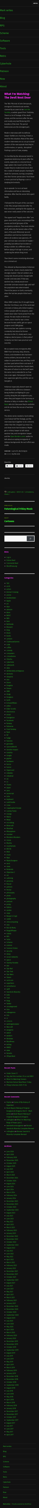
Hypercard (10, 770)
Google (9, 756)
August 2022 (10, 1248)
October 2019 (11, 1347)
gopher (9, 758)
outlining (9, 878)
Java (8, 791)
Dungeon (9, 697)
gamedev (9, 744)
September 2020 (12, 1315)
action (8, 589)
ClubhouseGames (12, 642)
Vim (7, 1015)
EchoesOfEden (11, 703)
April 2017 (10, 1435)
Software (5, 40)
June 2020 (10, 1324)
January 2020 (11, 1338)
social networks (12, 957)
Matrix (8, 817)
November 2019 (12, 1344)
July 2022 (9, 1251)
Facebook (10, 720)
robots (8, 934)
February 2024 (11, 1195)
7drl (7, 583)
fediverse (9, 726)
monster (9, 834)
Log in (8, 557)
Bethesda (9, 624)
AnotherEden (11, 598)
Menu (35, 3)
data (8, 668)
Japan (8, 788)
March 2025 (10, 1175)
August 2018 (10, 1388)
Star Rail (9, 969)
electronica (10, 712)
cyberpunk (10, 665)
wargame (9, 1030)
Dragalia (9, 685)
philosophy (10, 893)
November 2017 (12, 1414)
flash (8, 732)
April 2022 (10, 1260)
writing (8, 1044)
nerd (8, 863)
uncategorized (11, 1007)
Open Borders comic (17, 436)
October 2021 (11, 1277)
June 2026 (10, 1152)
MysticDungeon (11, 861)
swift (8, 989)
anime (8, 595)
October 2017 (11, 1417)
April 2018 (10, 1400)
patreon (9, 887)
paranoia (9, 881)
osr (7, 875)
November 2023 (12, 1204)
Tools (3, 48)
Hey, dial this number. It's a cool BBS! (19, 1076)
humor (8, 767)
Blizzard (9, 627)
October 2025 (11, 1163)
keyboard (9, 799)
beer (8, 621)
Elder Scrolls (11, 709)
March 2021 (10, 1297)
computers (10, 653)
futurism (9, 741)
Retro (3, 56)
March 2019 (10, 1368)
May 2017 (9, 1432)
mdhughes (11, 492)
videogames (10, 1012)
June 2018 (10, 1394)
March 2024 (10, 1192)
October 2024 (11, 1181)
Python (8, 907)
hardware (10, 761)
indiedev (9, 773)
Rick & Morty (11, 928)
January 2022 (11, 1268)
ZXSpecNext (10, 1056)
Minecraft (9, 826)
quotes (8, 910)
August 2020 (10, 1318)
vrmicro (9, 1021)
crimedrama (29, 492)
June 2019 (10, 1359)
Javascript (10, 793)
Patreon (4, 71)
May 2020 (9, 1327)
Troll (8, 998)
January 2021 (11, 1303)
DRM (8, 691)
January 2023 (11, 1233)
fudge (8, 738)
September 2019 (12, 1350)
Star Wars (9, 974)
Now (2, 78)
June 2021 (10, 1289)
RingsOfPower (11, 931)
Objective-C (10, 872)
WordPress (10, 1042)
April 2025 (10, 1172)
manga (9, 814)
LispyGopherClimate (13, 808)
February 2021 (11, 1300)
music (8, 855)
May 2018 (9, 1397)
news (8, 866)
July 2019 (9, 1356)
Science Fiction (12, 948)
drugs (8, 694)
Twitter (8, 1004)
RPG (2, 25)
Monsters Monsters (13, 837)
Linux (8, 805)
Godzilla (9, 753)
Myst (8, 858)
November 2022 (12, 1239)
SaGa (8, 939)
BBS (7, 618)
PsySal (8, 1102)
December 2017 (12, 1411)
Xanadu (9, 1053)
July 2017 (9, 1426)
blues (8, 633)
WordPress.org (11, 566)
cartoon (9, 639)
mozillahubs (10, 846)
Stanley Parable (12, 963)
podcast (9, 901)
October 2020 (11, 1312)
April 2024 (10, 1189)
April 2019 (10, 1365)
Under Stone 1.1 (12, 1073)
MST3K (8, 849)
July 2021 (9, 1286)
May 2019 (9, 1362)
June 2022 (10, 1254)
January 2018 (11, 1408)
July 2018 (9, 1391)
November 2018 (12, 1379)
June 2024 (10, 1187)
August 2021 (10, 1283)
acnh (8, 586)
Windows (9, 1039)
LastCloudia (10, 802)
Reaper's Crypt (11, 916)
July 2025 (9, 1169)
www (8, 1050)
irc (7, 782)
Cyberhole (5, 63)
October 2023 (11, 1207)
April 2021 (10, 1295)
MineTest (9, 828)
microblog (10, 823)
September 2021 (12, 1280)
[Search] (30, 538)
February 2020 (11, 1335)
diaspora (9, 677)
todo (8, 995)
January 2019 (11, 1373)
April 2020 (10, 1330)
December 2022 (12, 1236)
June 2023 (10, 1219)
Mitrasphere (10, 831)
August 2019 (10, 1353)
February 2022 (11, 1265)
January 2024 (11, 1198)
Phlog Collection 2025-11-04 (16, 1085)
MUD (8, 852)
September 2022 (12, 1245)
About (3, 86)
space (8, 960)
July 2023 (9, 1216)
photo (8, 896)
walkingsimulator (12, 1024)
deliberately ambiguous (15, 671)
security (9, 951)
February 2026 (11, 1157)
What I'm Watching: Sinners (16, 1079)
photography (11, 899)
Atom (8, 612)
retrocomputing (12, 922)
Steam (8, 977)
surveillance (11, 986)
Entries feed (10, 560)
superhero (10, 983)
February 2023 (11, 1230)
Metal (8, 820)
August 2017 (10, 1423)
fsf (7, 735)
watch (8, 1033)
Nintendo (9, 869)
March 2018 (10, 1403)
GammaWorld (11, 747)
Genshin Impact (12, 750)
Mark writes (6, 10)
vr (7, 1018)
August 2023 (10, 1213)
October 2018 (11, 1382)
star (7, 966)
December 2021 (12, 1271)
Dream (8, 688)
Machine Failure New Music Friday (18, 1082)
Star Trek (9, 971)
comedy (9, 650)
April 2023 (10, 1224)
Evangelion (10, 718)
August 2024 (10, 1184)
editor (8, 706)
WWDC (8, 1047)
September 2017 (12, 1420)
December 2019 (12, 1341)
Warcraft (9, 1027)
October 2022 (11, 1242)
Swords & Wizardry (13, 992)
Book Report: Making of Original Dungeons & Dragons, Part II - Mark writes (19, 1111)
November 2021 (12, 1274)
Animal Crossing (12, 592)
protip (8, 904)
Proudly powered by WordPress (21, 1504)
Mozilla (9, 843)
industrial (9, 776)
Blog (2, 17)
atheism (9, 610)
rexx (7, 925)
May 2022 (9, 1257)
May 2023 (9, 1222)
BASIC (8, 615)
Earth (8, 700)
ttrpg (8, 1001)
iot (7, 779)
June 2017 (9, 1429)
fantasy (9, 723)
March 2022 (10, 1262)
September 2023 (12, 1210)
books (8, 636)
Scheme (4, 33)
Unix (8, 1009)
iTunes (8, 785)
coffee (8, 648)
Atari (8, 607)
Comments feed (12, 563)
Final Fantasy (11, 729)
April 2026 (10, 1154)
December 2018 (12, 1376)
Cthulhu (9, 659)
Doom (8, 683)
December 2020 (12, 1306)
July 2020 (9, 1321)
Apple (8, 601)
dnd (7, 680)
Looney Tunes (11, 811)
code (8, 645)
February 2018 (11, 1405)
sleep (8, 954)
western (9, 1036)
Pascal (8, 884)
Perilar (8, 890)
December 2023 (12, 1201)
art (7, 604)
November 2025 (12, 1160)
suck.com (9, 980)
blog (8, 630)
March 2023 (10, 1227)
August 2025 (10, 1166)
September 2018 (12, 1385)
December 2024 (12, 1178)
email (8, 715)
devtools (9, 674)
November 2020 (12, 1309)
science (9, 945)
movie (6, 494)
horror (8, 764)
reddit (8, 919)
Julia (8, 796)
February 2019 (11, 1370)
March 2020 (10, 1332)
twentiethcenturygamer (15, 1126)
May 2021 (9, 1292)
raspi (8, 913)
